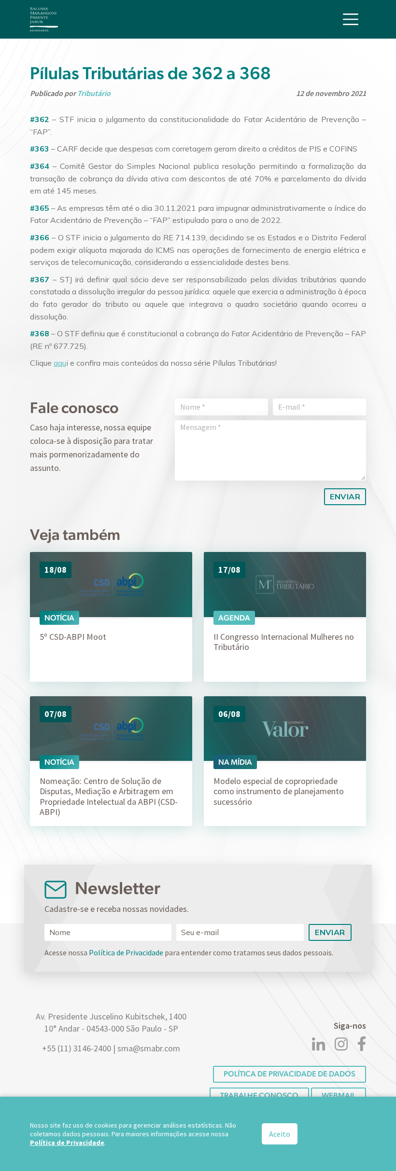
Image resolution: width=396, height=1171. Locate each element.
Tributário (94, 93)
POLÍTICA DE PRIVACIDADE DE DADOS (289, 1073)
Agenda (234, 617)
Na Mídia (235, 762)
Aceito (279, 1134)
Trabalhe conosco (259, 1095)
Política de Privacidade (126, 952)
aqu (60, 363)
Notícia (59, 617)
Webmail (338, 1095)
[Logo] (44, 19)
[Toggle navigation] (350, 19)
